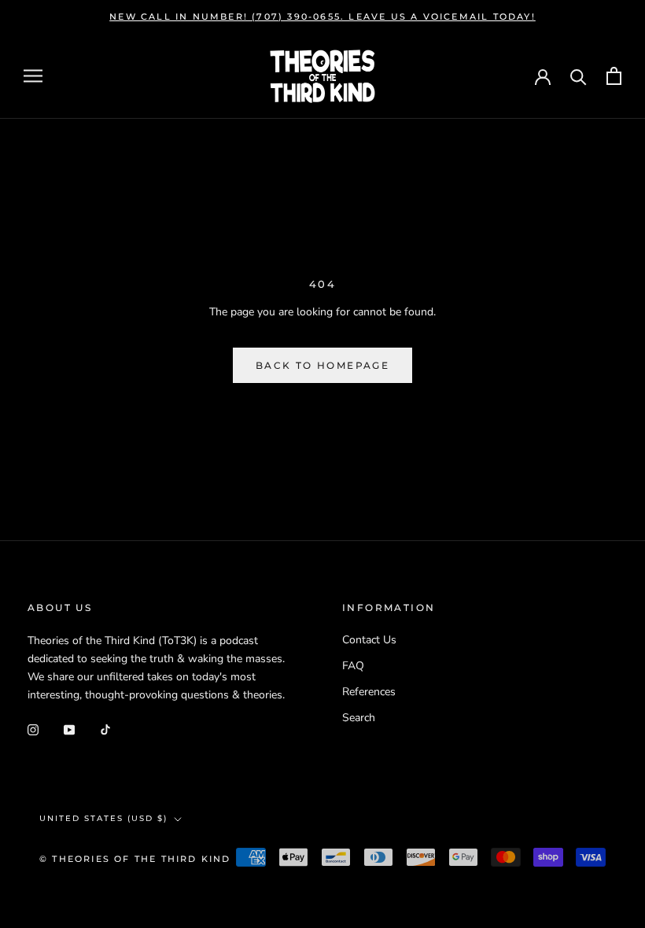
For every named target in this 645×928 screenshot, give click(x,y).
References (369, 691)
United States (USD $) (103, 818)
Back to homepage (322, 365)
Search (358, 717)
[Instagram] (33, 729)
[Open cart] (613, 76)
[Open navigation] (33, 76)
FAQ (353, 665)
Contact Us (369, 639)
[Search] (578, 76)
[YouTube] (69, 729)
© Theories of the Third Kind (135, 858)
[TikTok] (105, 729)
